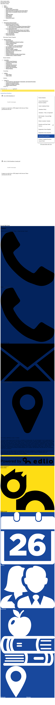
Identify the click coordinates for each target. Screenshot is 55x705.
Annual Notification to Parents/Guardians (14, 42)
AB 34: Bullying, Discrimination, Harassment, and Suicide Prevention (21, 81)
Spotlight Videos (9, 14)
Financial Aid (9, 63)
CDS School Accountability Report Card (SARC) (19, 27)
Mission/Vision (9, 8)
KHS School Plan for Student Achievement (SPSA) (17, 10)
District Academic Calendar (12, 49)
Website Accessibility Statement (12, 84)
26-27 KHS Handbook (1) (9, 95)
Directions (28, 697)
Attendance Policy (10, 44)
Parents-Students (9, 40)
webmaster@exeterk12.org (6, 382)
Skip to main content (5, 1)
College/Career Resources (11, 61)
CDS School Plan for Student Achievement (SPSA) (19, 26)
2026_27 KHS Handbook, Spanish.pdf (12, 161)
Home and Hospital (10, 33)
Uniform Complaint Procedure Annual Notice (15, 54)
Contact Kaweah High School (12, 82)
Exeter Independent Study (11, 28)
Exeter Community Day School (12, 25)
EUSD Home (9, 16)
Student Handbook (10, 52)
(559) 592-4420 (7, 287)
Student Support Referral (11, 85)
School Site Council (10, 18)
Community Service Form (11, 62)
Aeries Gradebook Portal (11, 43)
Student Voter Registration (11, 67)
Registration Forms (10, 51)
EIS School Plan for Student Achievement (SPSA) (19, 31)
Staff (7, 13)
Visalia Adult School (10, 34)
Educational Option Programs (12, 23)
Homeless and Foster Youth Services (13, 50)
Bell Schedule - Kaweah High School (14, 46)
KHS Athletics (9, 15)
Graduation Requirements (11, 64)
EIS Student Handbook (13, 32)
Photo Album (9, 74)
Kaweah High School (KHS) (12, 9)
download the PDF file (6, 109)
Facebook (2, 91)
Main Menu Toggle (5, 3)
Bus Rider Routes (9, 48)
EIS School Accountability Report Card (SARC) (19, 30)
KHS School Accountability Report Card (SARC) (16, 11)
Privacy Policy (4, 467)
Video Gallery (9, 75)
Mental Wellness (9, 68)
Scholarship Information (11, 66)
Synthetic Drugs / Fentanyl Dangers (13, 55)
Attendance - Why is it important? (16, 45)
